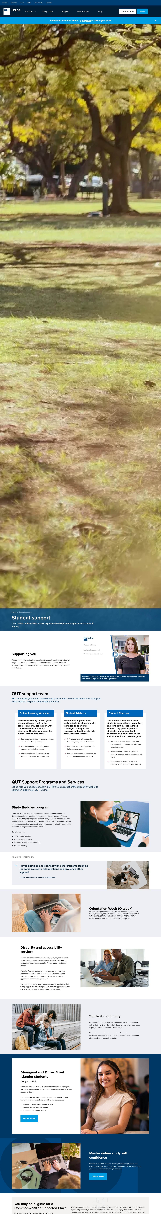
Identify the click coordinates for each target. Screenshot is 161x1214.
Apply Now (85, 20)
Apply (142, 11)
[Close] (155, 20)
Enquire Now (128, 11)
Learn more (29, 1118)
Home (14, 612)
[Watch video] (114, 654)
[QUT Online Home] (12, 11)
